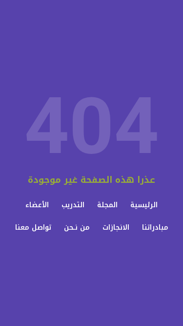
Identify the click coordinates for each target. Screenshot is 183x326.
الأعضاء (37, 205)
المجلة (107, 205)
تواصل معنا (33, 227)
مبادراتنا (155, 227)
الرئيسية (144, 205)
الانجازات (115, 227)
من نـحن (77, 227)
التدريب (72, 205)
